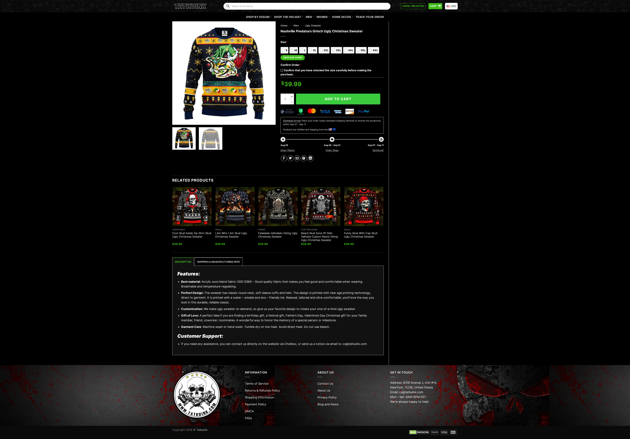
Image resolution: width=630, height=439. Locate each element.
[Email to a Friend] (297, 158)
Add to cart (338, 99)
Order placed (288, 150)
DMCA (249, 411)
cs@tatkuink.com (355, 344)
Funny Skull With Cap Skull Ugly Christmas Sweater (360, 234)
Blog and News (327, 404)
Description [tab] (183, 261)
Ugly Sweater (313, 25)
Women (322, 17)
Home (284, 25)
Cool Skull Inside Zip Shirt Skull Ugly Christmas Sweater (191, 234)
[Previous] (178, 73)
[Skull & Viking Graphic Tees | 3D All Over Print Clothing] (190, 6)
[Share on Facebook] (284, 158)
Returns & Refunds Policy (262, 390)
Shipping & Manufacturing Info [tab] (218, 261)
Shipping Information (259, 397)
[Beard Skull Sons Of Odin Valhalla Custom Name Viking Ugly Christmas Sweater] (320, 206)
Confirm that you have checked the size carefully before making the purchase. (326, 72)
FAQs (248, 418)
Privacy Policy (327, 397)
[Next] (269, 73)
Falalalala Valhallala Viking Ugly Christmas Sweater (277, 234)
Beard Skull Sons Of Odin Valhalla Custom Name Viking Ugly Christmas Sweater (319, 236)
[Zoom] (177, 120)
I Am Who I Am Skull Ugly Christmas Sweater (231, 234)
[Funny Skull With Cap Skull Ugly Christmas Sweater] (363, 206)
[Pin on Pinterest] (304, 158)
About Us (323, 390)
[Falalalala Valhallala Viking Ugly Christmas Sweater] (277, 206)
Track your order (370, 17)
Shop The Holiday (287, 17)
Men (309, 17)
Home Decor (341, 17)
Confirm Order (291, 64)
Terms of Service (256, 383)
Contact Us (325, 383)
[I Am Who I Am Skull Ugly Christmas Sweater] (235, 206)
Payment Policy (255, 404)
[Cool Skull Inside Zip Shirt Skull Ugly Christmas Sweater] (192, 206)
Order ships (332, 150)
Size (284, 42)
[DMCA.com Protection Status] (419, 432)
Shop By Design (258, 17)
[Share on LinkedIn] (310, 158)
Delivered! (378, 150)
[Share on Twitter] (290, 158)
